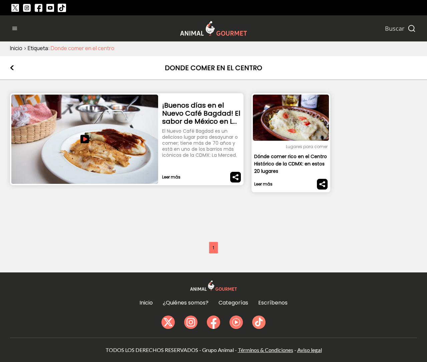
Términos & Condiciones (265, 350)
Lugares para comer (307, 146)
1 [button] (213, 247)
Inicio (16, 48)
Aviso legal (309, 350)
